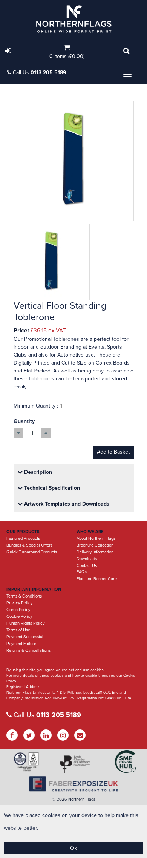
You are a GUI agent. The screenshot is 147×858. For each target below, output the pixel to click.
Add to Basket (113, 452)
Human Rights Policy (25, 623)
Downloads (87, 558)
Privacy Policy (19, 603)
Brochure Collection (95, 545)
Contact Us (87, 565)
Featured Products (23, 538)
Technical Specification (51, 488)
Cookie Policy (19, 616)
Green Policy (18, 609)
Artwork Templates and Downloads (66, 504)
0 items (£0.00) (66, 56)
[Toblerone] (74, 161)
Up (46, 433)
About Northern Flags (96, 538)
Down (18, 433)
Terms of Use (18, 630)
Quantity (24, 421)
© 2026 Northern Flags (73, 799)
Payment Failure (21, 643)
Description (37, 472)
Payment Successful (24, 636)
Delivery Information (95, 552)
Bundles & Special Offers (29, 545)
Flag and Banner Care (97, 578)
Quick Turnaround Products (31, 552)
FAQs (82, 572)
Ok (73, 848)
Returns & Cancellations (28, 650)
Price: (21, 330)
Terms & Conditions (24, 596)
